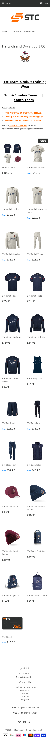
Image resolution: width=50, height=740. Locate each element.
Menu (8, 3)
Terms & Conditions (18, 125)
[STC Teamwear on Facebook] (24, 722)
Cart (45, 3)
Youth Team (24, 99)
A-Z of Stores (25, 673)
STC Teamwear (18, 730)
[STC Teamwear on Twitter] (19, 722)
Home (4, 31)
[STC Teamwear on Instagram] (29, 722)
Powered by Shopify (34, 730)
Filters (43, 141)
